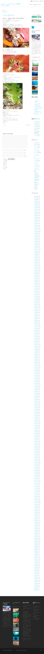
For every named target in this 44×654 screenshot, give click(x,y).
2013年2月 (36, 457)
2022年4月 (36, 280)
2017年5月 (36, 375)
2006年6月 (36, 586)
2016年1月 (36, 401)
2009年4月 (36, 531)
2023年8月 (36, 254)
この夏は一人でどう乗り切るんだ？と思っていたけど (37, 113)
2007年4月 (36, 570)
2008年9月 (36, 543)
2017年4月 (36, 376)
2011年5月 (36, 491)
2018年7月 (36, 352)
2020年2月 (36, 322)
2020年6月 (36, 315)
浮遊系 (36, 177)
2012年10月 (37, 464)
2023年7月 (36, 255)
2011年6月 (36, 489)
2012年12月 (37, 460)
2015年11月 (37, 404)
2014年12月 (37, 422)
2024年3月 (36, 242)
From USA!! (28, 125)
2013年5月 (36, 452)
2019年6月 (36, 334)
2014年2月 (36, 438)
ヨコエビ (36, 166)
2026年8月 (36, 196)
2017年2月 (36, 380)
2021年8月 (36, 293)
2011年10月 (37, 483)
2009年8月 (36, 525)
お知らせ (36, 144)
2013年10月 (37, 444)
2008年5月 (36, 549)
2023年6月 (36, 257)
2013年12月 (37, 441)
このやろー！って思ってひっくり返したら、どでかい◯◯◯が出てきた (27, 624)
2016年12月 (37, 383)
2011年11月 (37, 481)
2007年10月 (37, 560)
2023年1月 (36, 265)
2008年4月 (36, 551)
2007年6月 (36, 567)
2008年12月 (37, 538)
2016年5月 (36, 394)
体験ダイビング (37, 169)
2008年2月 (36, 554)
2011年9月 (36, 485)
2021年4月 (36, 299)
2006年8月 (36, 583)
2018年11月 (37, 346)
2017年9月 (36, 368)
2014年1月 (36, 439)
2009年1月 (36, 536)
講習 (35, 187)
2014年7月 (36, 430)
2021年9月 (36, 291)
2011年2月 (36, 496)
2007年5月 (36, 568)
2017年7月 (36, 372)
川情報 (36, 172)
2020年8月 (36, 312)
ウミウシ (36, 147)
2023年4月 (36, 260)
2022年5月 (36, 278)
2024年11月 (37, 230)
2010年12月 (37, 499)
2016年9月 (36, 388)
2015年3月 (36, 417)
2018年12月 (37, 344)
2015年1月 (36, 420)
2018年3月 (36, 359)
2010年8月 (36, 506)
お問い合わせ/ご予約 (37, 1)
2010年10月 (37, 502)
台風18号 (36, 101)
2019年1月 (36, 343)
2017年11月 (37, 365)
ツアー (36, 154)
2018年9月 (36, 349)
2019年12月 (37, 325)
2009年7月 (36, 526)
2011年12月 (37, 480)
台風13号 (25, 635)
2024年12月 (37, 228)
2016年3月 (36, 397)
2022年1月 (36, 284)
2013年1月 (36, 459)
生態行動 (36, 184)
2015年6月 (36, 412)
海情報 (36, 179)
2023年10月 (37, 251)
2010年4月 (36, 512)
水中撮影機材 (37, 176)
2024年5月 (36, 239)
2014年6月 (36, 431)
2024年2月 (36, 244)
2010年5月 (36, 510)
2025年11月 (37, 210)
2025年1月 (36, 226)
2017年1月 (36, 381)
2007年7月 (36, 565)
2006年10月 (37, 580)
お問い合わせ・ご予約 (37, 4)
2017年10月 (37, 367)
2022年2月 (36, 283)
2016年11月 (37, 384)
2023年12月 (37, 247)
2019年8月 (36, 331)
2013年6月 (36, 451)
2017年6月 (36, 373)
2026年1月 (36, 207)
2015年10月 (37, 405)
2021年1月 (36, 304)
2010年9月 (36, 504)
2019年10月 (37, 328)
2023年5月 (36, 259)
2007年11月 (37, 559)
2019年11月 (37, 326)
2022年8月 (36, 273)
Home (4, 10)
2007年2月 (36, 573)
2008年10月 (37, 541)
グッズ (36, 149)
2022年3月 (36, 281)
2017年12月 (37, 364)
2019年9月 (36, 330)
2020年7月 (36, 313)
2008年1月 (36, 556)
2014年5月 (36, 433)
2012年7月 (36, 468)
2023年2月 (36, 263)
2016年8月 (36, 389)
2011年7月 (36, 488)
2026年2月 (36, 205)
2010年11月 (37, 501)
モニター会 (36, 165)
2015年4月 (36, 415)
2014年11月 (37, 423)
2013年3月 (36, 455)
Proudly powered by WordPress (7, 650)
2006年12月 (37, 577)
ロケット (36, 168)
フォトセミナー (37, 155)
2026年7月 (36, 197)
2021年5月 (36, 297)
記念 (35, 185)
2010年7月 (36, 507)
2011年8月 (36, 486)
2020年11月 (37, 307)
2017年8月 (36, 370)
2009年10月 (37, 522)
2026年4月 (36, 202)
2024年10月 (37, 231)
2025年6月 (36, 218)
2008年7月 (36, 546)
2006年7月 (36, 585)
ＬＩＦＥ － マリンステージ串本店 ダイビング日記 (11, 4)
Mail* (25, 152)
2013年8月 (36, 447)
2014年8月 (36, 428)
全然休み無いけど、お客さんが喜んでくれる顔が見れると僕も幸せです (27, 615)
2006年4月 (36, 589)
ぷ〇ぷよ (4, 125)
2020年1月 (36, 323)
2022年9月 (36, 272)
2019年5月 (36, 336)
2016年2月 (36, 399)
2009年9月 (36, 523)
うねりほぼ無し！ (38, 128)
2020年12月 (37, 305)
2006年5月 (36, 588)
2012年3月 (36, 475)
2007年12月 (37, 557)
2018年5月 (36, 355)
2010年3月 (36, 514)
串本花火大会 (25, 638)
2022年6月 (36, 276)
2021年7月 (36, 294)
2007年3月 (36, 572)
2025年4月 (36, 222)
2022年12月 (37, 267)
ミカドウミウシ (37, 100)
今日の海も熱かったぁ (37, 606)
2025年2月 (36, 225)
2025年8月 (36, 215)
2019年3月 (36, 339)
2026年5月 (36, 201)
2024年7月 (36, 236)
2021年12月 (37, 286)
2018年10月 (37, 347)
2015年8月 (36, 409)
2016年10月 (37, 386)
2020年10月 (37, 309)
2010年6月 (36, 509)
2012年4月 (36, 473)
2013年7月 (36, 449)
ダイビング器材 (37, 152)
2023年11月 (37, 249)
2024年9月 (36, 233)
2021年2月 (36, 302)
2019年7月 (36, 333)
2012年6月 (36, 470)
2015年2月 (36, 418)
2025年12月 (37, 209)
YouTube (36, 142)
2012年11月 (37, 462)
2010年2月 (36, 515)
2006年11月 (37, 578)
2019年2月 (36, 341)
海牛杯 (36, 180)
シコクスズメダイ (38, 103)
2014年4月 (36, 435)
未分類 (36, 174)
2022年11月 (37, 268)
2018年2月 (36, 360)
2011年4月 (36, 493)
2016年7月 (36, 391)
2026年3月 (36, 204)
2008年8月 (36, 544)
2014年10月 (37, 425)
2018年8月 (36, 351)
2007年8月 (36, 564)
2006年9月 (36, 581)
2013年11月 (37, 443)
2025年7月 (36, 217)
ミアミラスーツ (8, 15)
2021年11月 (37, 288)
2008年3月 (36, 552)
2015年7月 (36, 410)
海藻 (35, 182)
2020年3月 (36, 320)
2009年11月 (37, 520)
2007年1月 (36, 575)
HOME (30, 4)
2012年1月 (36, 478)
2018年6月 (36, 354)
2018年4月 (36, 357)
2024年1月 (36, 246)
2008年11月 (37, 539)
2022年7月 (36, 275)
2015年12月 (37, 402)
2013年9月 (36, 446)
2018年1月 (36, 362)
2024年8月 (36, 234)
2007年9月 (36, 562)
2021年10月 (37, 289)
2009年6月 (36, 528)
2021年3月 (36, 301)
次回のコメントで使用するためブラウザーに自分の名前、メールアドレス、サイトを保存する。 (5, 158)
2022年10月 (37, 270)
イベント (36, 146)
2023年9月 (36, 252)
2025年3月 (36, 223)
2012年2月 (36, 476)
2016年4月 (36, 396)
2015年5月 (36, 414)
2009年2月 (36, 535)
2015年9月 (36, 407)
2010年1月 (36, 517)
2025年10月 (37, 212)
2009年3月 (36, 533)
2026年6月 (36, 199)
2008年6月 (36, 547)
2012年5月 (36, 472)
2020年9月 (36, 310)
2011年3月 (36, 494)
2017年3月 (36, 378)
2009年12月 (37, 518)
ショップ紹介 (37, 150)
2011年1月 (36, 497)
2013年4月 (36, 454)
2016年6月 (36, 393)
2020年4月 (36, 318)
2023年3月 (36, 262)
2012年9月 (36, 465)
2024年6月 (36, 238)
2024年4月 (36, 241)
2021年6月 (36, 296)
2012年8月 (36, 467)
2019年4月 (36, 338)
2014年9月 (36, 426)
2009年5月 (36, 530)
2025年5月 (36, 220)
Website (25, 155)
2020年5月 (36, 317)
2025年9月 (36, 213)
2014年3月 (36, 436)
